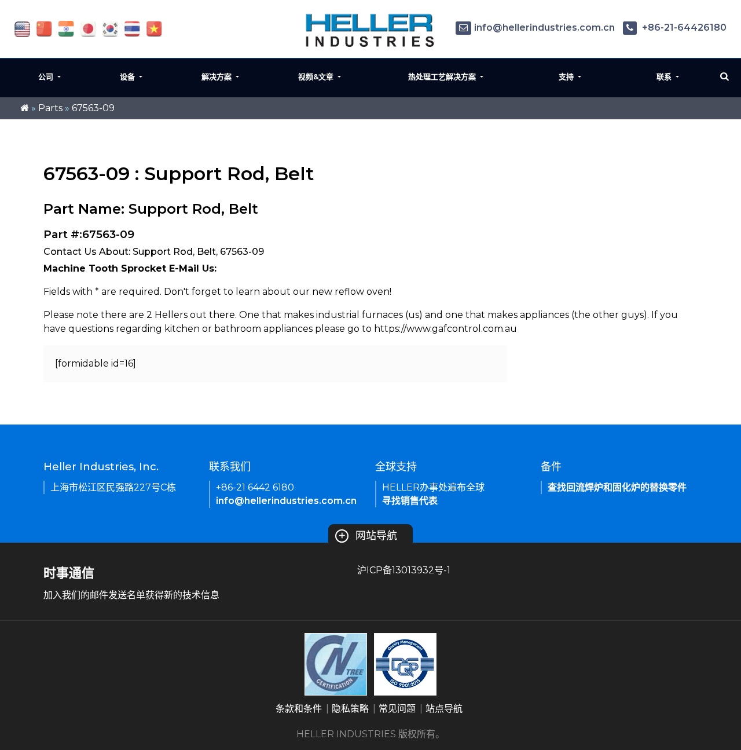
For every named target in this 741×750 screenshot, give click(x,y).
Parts (50, 108)
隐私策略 (350, 708)
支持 (567, 76)
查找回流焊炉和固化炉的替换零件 (617, 487)
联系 (665, 76)
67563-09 (93, 108)
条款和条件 (299, 708)
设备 (128, 76)
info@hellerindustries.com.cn (544, 27)
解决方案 (217, 76)
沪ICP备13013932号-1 (403, 570)
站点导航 (444, 708)
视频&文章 (317, 76)
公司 (47, 76)
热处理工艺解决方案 (443, 76)
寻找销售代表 (410, 500)
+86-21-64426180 (683, 27)
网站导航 (367, 536)
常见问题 (397, 708)
